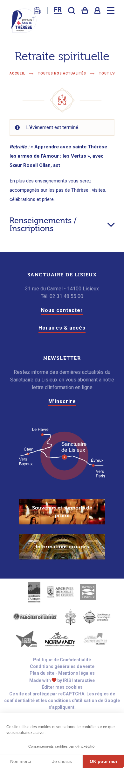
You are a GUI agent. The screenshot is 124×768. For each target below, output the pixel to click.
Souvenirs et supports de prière (62, 511)
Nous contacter (62, 310)
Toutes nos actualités (62, 73)
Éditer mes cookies (62, 687)
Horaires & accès (62, 328)
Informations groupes (62, 547)
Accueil (17, 73)
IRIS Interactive (79, 680)
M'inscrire (62, 401)
